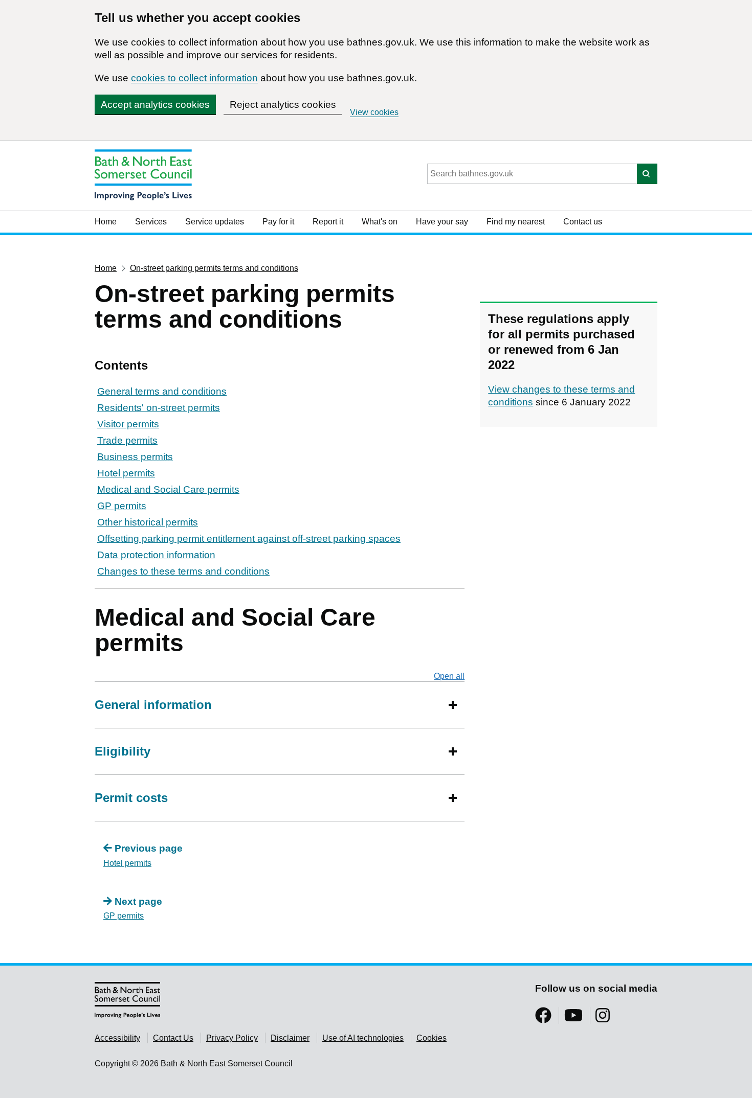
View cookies (374, 112)
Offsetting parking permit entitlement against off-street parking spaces (249, 538)
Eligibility (122, 751)
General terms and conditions (162, 391)
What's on (379, 221)
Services (151, 221)
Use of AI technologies (363, 1038)
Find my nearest (515, 221)
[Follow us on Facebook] (543, 1018)
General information (153, 705)
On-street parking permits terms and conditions (214, 268)
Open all (449, 676)
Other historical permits (147, 522)
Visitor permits (128, 424)
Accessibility (117, 1038)
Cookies (431, 1038)
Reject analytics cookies (283, 104)
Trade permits (127, 440)
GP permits (121, 505)
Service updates (214, 221)
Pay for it (278, 221)
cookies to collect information (194, 78)
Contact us (582, 221)
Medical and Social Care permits (168, 489)
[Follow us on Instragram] (602, 1018)
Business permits (135, 456)
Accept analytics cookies (155, 104)
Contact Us (173, 1038)
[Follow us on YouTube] (573, 1018)
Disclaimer (290, 1038)
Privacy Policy (232, 1038)
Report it (328, 221)
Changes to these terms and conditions (183, 571)
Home (106, 221)
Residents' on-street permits (158, 407)
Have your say (442, 221)
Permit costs (131, 798)
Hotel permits (126, 473)
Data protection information (156, 555)
